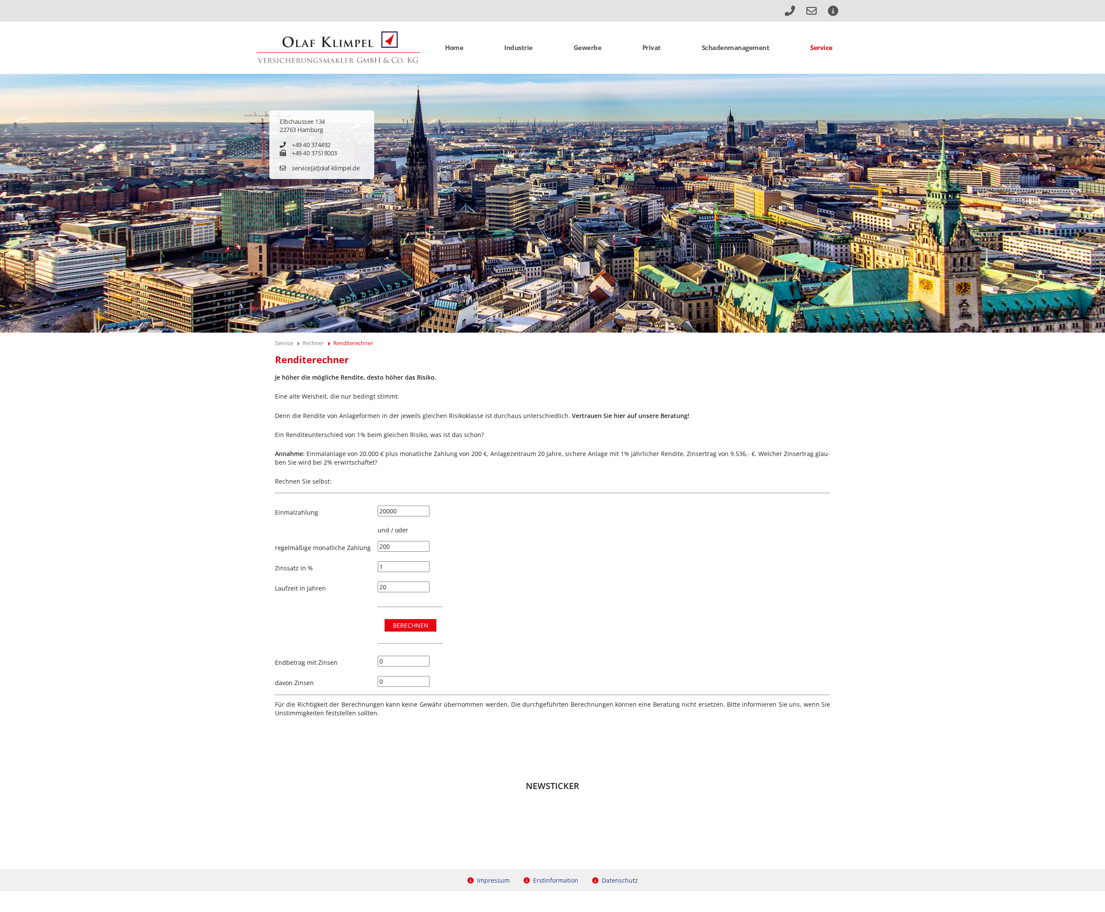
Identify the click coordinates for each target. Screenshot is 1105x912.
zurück (11, 203)
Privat (651, 47)
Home (454, 47)
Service (821, 47)
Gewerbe (588, 47)
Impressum (493, 880)
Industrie (518, 47)
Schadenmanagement (736, 47)
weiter (1094, 203)
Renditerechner (353, 343)
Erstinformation (555, 880)
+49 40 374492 (311, 145)
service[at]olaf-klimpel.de (326, 168)
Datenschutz (620, 880)
